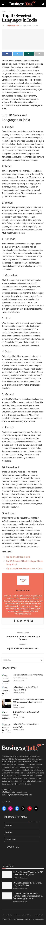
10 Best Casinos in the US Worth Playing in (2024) (27, 884)
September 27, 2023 (30, 25)
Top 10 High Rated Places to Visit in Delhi (24, 568)
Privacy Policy (7, 915)
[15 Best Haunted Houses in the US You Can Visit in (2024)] (6, 678)
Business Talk (13, 25)
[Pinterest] (28, 620)
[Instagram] (18, 620)
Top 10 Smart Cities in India (18, 556)
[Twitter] (25, 620)
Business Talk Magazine (22, 919)
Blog (9, 11)
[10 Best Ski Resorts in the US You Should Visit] (6, 728)
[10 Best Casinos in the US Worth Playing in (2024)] (6, 690)
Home (4, 11)
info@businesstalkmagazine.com (14, 792)
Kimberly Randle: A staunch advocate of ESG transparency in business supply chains (28, 702)
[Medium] (32, 620)
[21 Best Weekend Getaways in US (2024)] (6, 715)
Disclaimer (38, 915)
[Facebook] (14, 620)
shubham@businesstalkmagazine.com (17, 794)
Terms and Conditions (23, 915)
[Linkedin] (21, 620)
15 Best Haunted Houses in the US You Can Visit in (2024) (28, 873)
